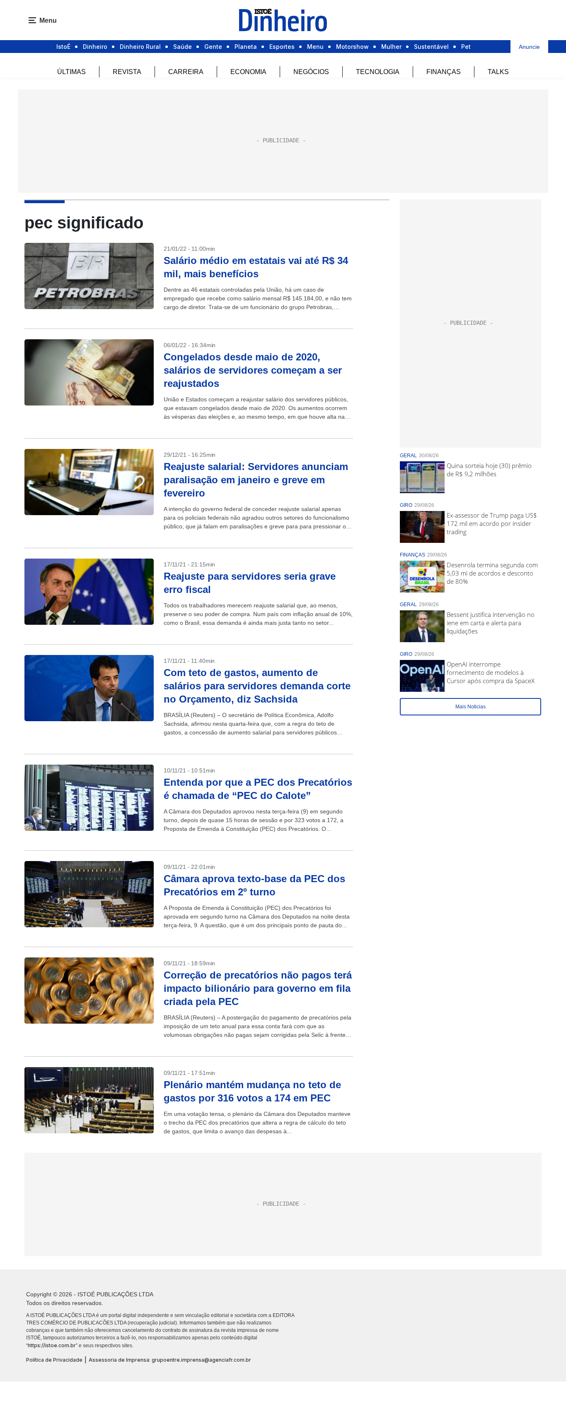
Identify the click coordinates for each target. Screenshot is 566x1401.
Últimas (71, 71)
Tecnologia (377, 71)
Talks (498, 71)
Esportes (282, 46)
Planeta (246, 46)
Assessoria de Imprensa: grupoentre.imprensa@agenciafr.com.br (170, 1360)
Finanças (443, 71)
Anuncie (529, 46)
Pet (466, 46)
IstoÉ (63, 46)
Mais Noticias (470, 707)
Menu (315, 46)
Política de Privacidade (54, 1360)
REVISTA (127, 71)
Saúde (182, 46)
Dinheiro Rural (140, 46)
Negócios (311, 71)
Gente (213, 46)
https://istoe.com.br (52, 1345)
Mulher (391, 46)
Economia (248, 71)
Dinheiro (95, 46)
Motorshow (352, 46)
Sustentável (431, 46)
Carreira (185, 71)
